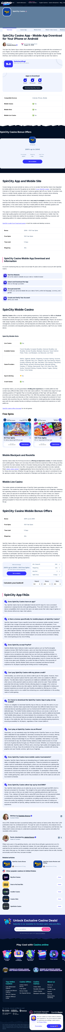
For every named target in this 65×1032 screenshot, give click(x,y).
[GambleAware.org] (56, 1012)
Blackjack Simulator (39, 993)
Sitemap (49, 994)
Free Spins (23, 988)
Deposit (37, 581)
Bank (57, 581)
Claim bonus (25, 444)
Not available (32, 161)
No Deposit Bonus (25, 993)
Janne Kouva (34, 43)
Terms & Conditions (40, 933)
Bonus (47, 581)
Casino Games (37, 991)
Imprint (49, 991)
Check (59, 877)
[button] (46, 564)
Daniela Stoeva (11, 45)
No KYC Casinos (11, 994)
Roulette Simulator (39, 989)
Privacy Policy (43, 1022)
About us (50, 985)
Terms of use (51, 989)
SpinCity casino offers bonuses (12, 408)
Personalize (38, 1026)
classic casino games (12, 469)
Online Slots (37, 987)
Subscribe (46, 929)
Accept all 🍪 (54, 1026)
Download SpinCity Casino (32, 88)
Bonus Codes (24, 991)
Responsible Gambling (51, 996)
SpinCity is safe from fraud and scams (14, 223)
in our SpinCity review (42, 189)
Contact (49, 987)
